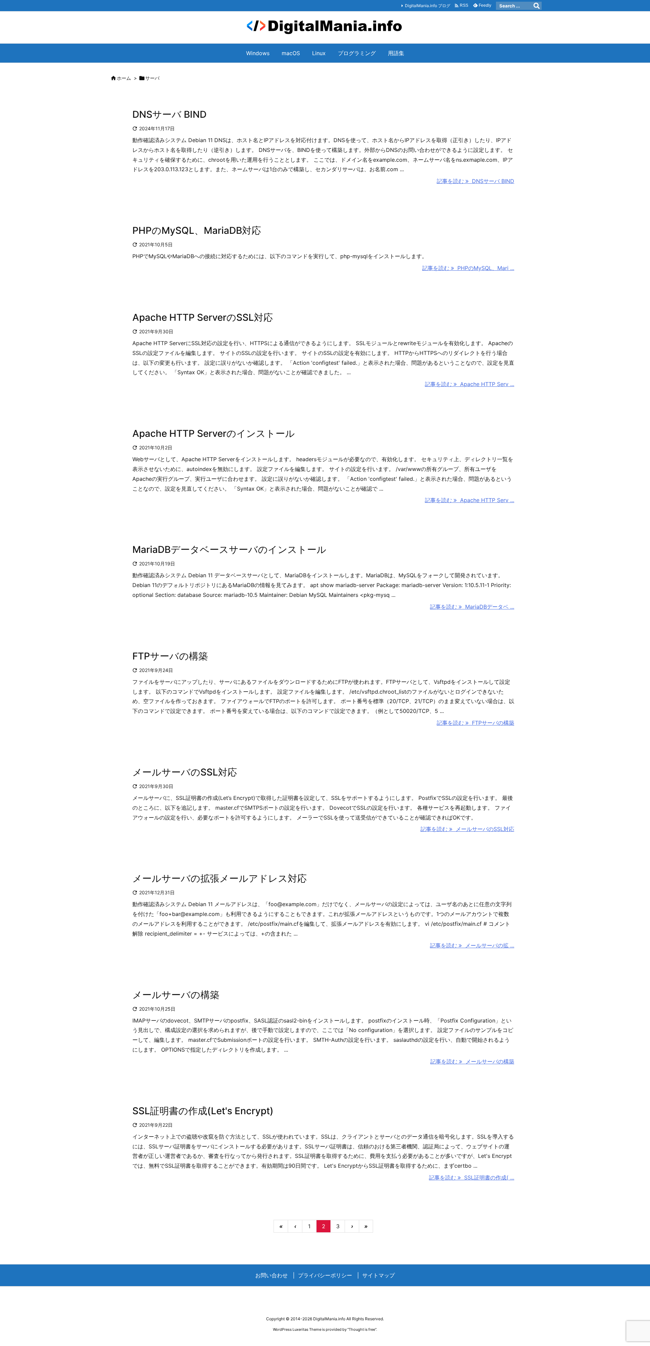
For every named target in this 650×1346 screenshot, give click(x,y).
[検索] (537, 6)
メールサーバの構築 (175, 995)
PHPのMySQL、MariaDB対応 (196, 230)
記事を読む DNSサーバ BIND (475, 181)
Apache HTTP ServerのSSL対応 (202, 317)
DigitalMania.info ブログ (427, 5)
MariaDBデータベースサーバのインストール (229, 549)
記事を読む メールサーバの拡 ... (472, 945)
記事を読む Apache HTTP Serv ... (469, 384)
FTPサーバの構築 (170, 656)
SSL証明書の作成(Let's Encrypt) (203, 1111)
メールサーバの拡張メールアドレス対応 (219, 878)
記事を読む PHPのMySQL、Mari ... (468, 268)
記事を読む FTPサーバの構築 (475, 722)
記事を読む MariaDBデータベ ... (472, 606)
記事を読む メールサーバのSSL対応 (467, 829)
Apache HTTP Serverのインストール (213, 433)
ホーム (124, 78)
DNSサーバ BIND (169, 114)
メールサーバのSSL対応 (184, 772)
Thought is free (362, 1329)
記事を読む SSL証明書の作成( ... (471, 1177)
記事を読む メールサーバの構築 (472, 1061)
